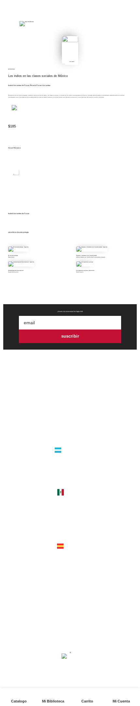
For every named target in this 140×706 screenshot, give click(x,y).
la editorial (70, 413)
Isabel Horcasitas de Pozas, (19, 85)
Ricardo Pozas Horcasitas (40, 85)
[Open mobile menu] (9, 23)
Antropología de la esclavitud (15, 270)
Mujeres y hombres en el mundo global (86, 255)
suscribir (70, 336)
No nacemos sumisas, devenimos (85, 270)
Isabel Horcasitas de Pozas (18, 213)
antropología (11, 69)
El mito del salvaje (13, 255)
